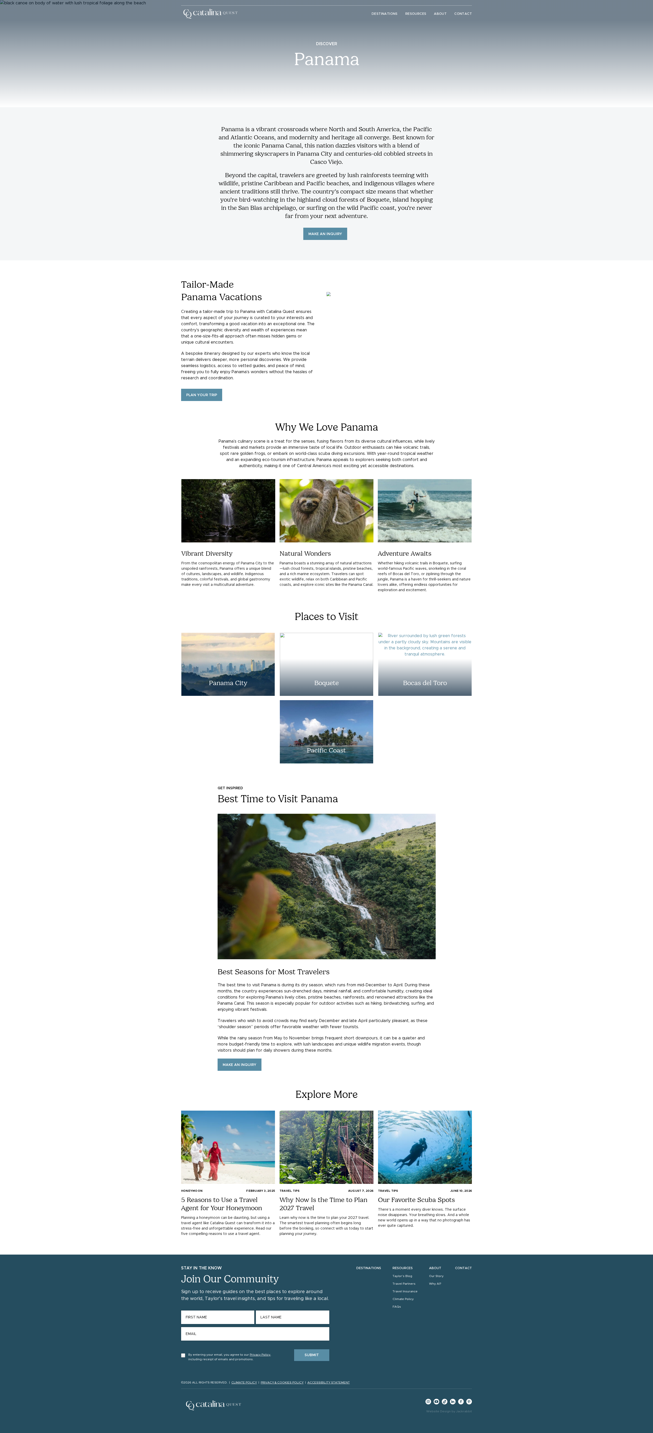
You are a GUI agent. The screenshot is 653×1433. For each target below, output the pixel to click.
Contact (463, 14)
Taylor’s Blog (402, 1276)
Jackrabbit (464, 1411)
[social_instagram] (428, 1403)
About (440, 14)
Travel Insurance (405, 1291)
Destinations (385, 14)
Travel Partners (404, 1283)
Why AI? (435, 1283)
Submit (312, 1355)
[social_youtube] (436, 1403)
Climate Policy (403, 1299)
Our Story (436, 1276)
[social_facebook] (461, 1403)
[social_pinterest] (469, 1403)
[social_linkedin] (453, 1403)
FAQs (397, 1306)
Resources (415, 14)
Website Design (438, 1411)
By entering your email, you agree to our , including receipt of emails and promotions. (229, 1357)
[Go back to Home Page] (210, 14)
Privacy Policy (260, 1354)
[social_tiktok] (444, 1403)
